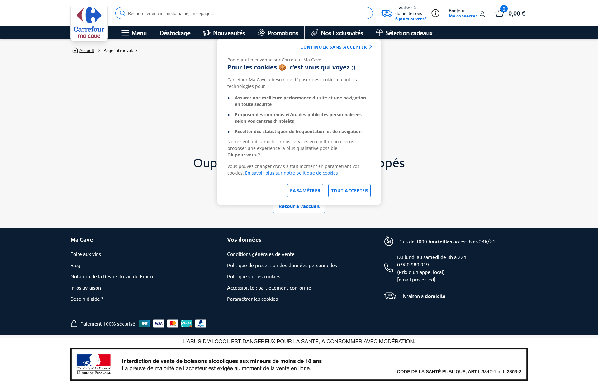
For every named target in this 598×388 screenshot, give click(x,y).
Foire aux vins (85, 254)
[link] (89, 22)
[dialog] (299, 122)
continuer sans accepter (333, 47)
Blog (75, 265)
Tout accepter (349, 191)
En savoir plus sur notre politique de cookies (291, 173)
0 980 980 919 (413, 264)
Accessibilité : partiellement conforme (269, 287)
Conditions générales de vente (261, 254)
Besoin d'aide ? (86, 298)
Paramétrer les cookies (252, 298)
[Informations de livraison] (435, 13)
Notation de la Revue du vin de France (112, 276)
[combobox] (244, 13)
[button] (467, 13)
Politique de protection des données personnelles (282, 265)
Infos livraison (85, 287)
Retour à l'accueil (299, 206)
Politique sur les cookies (253, 276)
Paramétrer (305, 191)
